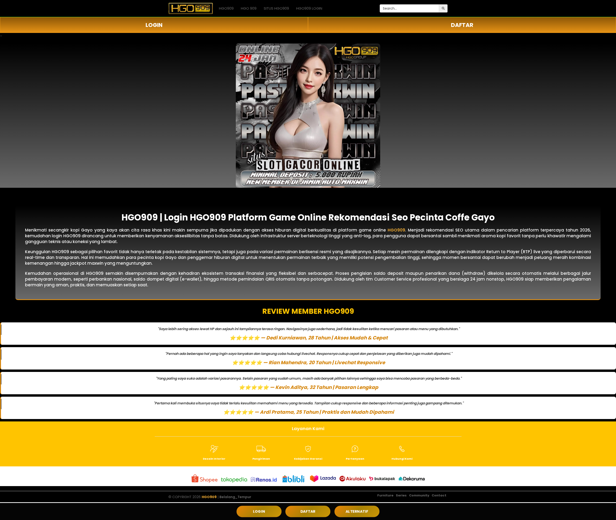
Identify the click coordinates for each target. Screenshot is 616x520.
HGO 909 (249, 8)
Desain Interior (214, 459)
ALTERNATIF (357, 511)
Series (401, 495)
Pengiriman (261, 459)
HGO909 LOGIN (309, 8)
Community (419, 495)
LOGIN (154, 25)
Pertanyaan (355, 459)
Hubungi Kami (401, 459)
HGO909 (226, 8)
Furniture (385, 495)
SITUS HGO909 (276, 8)
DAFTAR (462, 25)
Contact (439, 495)
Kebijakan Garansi (308, 459)
